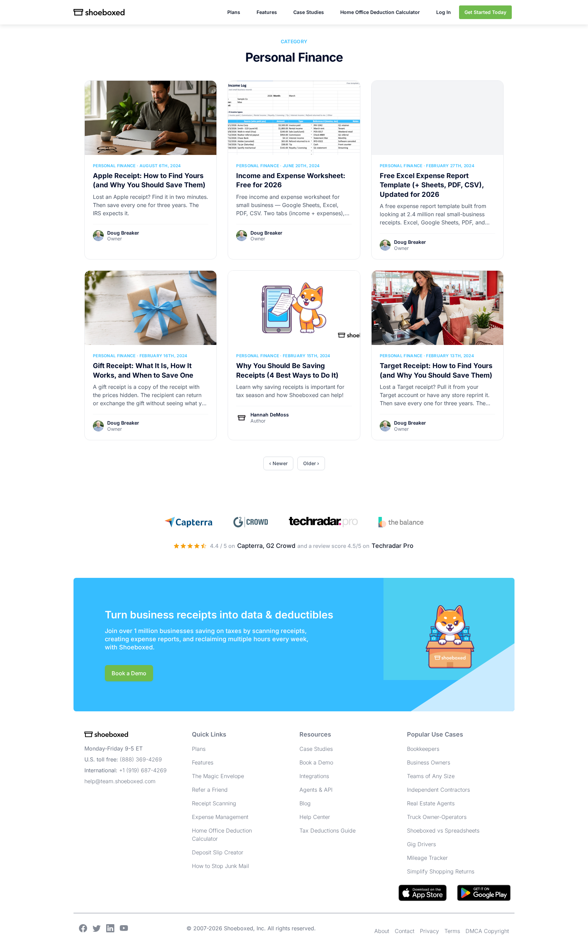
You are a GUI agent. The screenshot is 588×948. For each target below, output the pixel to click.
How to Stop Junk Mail (220, 866)
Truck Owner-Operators (437, 816)
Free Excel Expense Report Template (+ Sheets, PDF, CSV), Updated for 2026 (432, 185)
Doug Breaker (123, 233)
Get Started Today (485, 12)
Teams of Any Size (431, 776)
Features (267, 12)
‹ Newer (278, 463)
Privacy (429, 931)
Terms (452, 931)
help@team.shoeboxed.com (120, 781)
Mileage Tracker (427, 857)
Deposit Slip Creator (217, 852)
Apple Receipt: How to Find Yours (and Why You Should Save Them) (149, 180)
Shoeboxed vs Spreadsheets (443, 830)
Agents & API (315, 789)
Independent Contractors (438, 789)
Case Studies (308, 12)
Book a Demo (129, 673)
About (381, 931)
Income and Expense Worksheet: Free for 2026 (290, 180)
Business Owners (428, 762)
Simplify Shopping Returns (440, 871)
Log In (443, 12)
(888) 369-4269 (141, 759)
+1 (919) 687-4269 (143, 770)
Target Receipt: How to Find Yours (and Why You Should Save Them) (436, 370)
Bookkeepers (423, 748)
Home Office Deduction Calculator (380, 12)
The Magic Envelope (218, 776)
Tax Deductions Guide (327, 830)
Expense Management (220, 816)
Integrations (314, 776)
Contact (404, 931)
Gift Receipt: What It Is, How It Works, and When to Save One (143, 370)
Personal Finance (114, 165)
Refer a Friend (210, 789)
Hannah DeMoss (269, 414)
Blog (305, 803)
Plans (233, 12)
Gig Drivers (421, 844)
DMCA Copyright (487, 931)
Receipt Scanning (214, 803)
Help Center (314, 816)
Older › (311, 463)
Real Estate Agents (431, 803)
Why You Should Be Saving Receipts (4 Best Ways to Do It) (287, 370)
